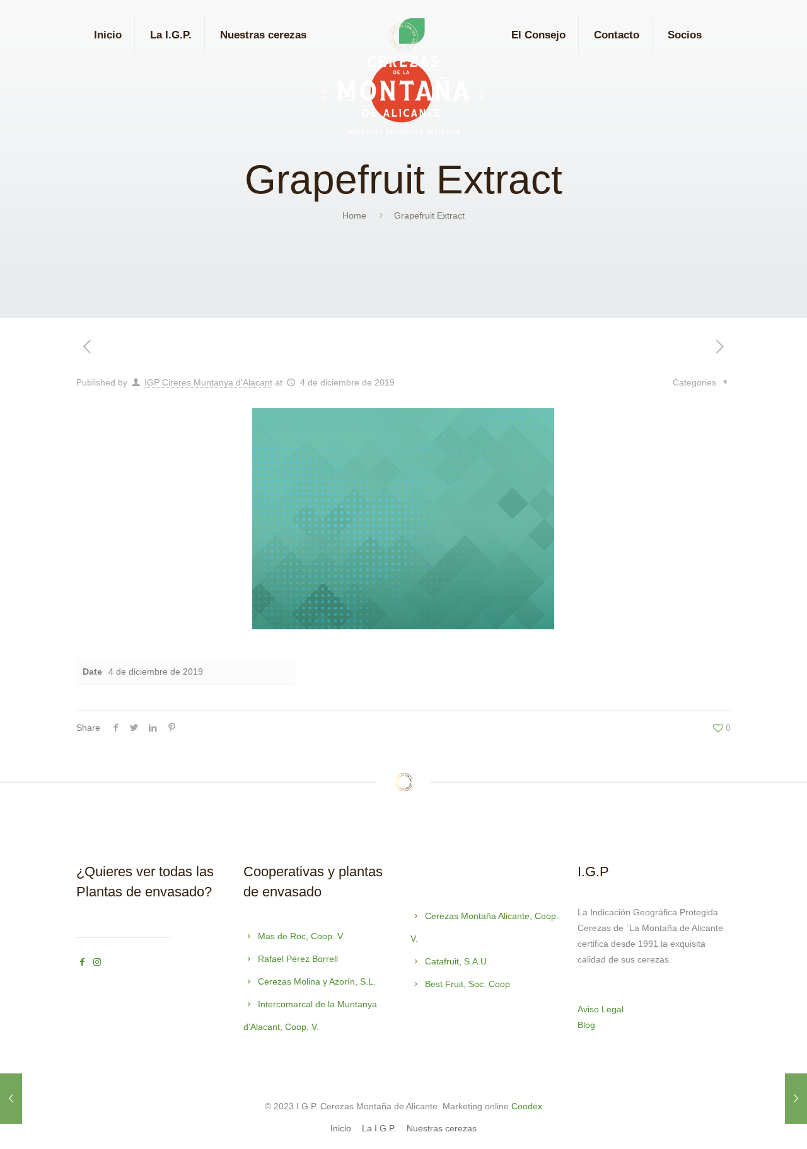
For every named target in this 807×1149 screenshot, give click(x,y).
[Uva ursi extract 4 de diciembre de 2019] (11, 1098)
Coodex (526, 1106)
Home (354, 215)
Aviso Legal (601, 1009)
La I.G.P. (379, 1128)
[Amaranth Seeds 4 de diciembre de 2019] (796, 1098)
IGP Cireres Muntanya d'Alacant (208, 382)
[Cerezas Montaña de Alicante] (403, 80)
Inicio (340, 1128)
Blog (586, 1025)
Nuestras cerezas (442, 1128)
